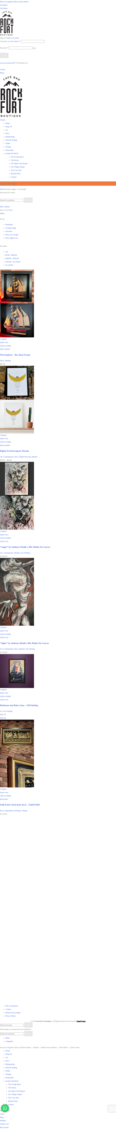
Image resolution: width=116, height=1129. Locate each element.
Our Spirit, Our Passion (19, 163)
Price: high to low (11, 238)
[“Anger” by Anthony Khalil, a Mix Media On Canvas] (17, 479)
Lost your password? (7, 63)
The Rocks (15, 160)
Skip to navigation (6, 2)
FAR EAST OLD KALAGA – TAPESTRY (20, 805)
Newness (8, 231)
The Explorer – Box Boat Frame (15, 355)
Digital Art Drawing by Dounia (14, 451)
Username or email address (10, 41)
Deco (2, 361)
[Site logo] (7, 23)
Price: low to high (11, 235)
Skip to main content (20, 2)
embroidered (9, 811)
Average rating (10, 228)
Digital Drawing (25, 457)
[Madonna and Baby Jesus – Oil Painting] (17, 671)
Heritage (18, 811)
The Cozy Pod (16, 170)
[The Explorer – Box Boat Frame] (17, 286)
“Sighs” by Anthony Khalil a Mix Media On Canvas (24, 643)
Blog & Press (15, 174)
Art (1, 457)
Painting (8, 361)
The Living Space (17, 157)
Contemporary (8, 457)
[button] (4, 541)
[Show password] (34, 48)
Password (4, 48)
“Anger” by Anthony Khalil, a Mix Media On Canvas (25, 547)
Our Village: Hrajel (18, 167)
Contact (13, 177)
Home (2, 189)
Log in (4, 56)
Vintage (24, 811)
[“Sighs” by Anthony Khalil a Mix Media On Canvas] (17, 575)
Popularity (9, 224)
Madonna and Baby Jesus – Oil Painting (19, 705)
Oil (22, 553)
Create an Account (12, 38)
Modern (34, 457)
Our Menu (3, 5)
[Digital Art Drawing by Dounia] (17, 382)
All (6, 252)
